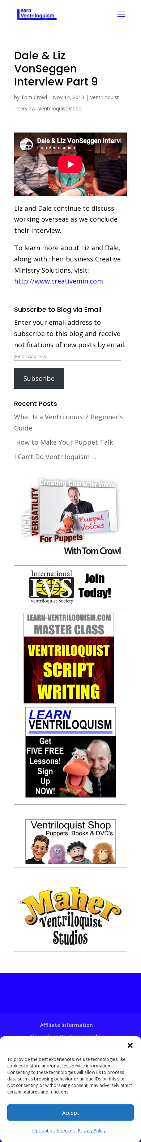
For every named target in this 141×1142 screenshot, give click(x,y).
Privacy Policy (92, 1131)
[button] (130, 1045)
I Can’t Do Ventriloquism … (55, 456)
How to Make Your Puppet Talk (64, 442)
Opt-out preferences (53, 1131)
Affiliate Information (66, 1024)
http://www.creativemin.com (58, 281)
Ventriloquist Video (60, 108)
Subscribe (39, 378)
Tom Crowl (34, 97)
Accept (70, 1112)
